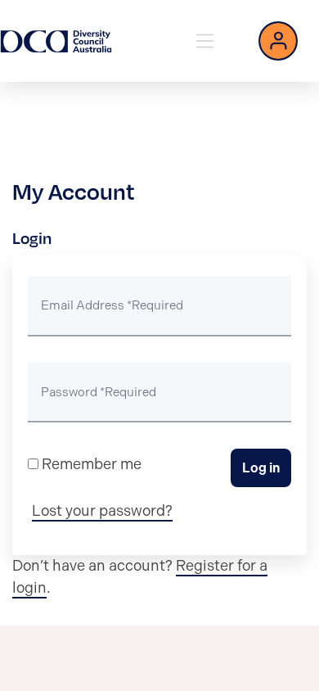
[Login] (278, 41)
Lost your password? (102, 511)
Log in (261, 468)
